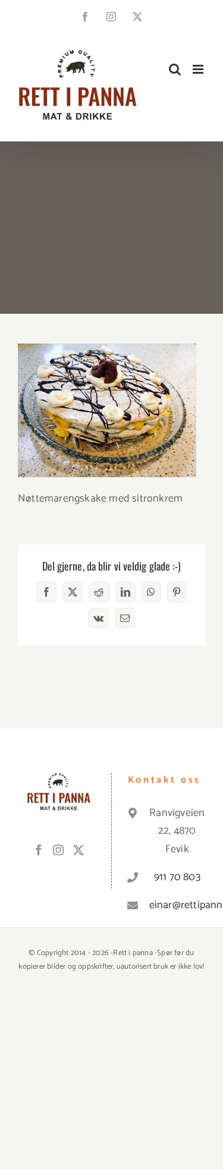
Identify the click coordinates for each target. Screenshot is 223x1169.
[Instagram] (58, 850)
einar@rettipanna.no (177, 905)
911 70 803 (177, 877)
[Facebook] (38, 850)
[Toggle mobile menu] (199, 69)
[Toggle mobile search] (175, 69)
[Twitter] (78, 850)
